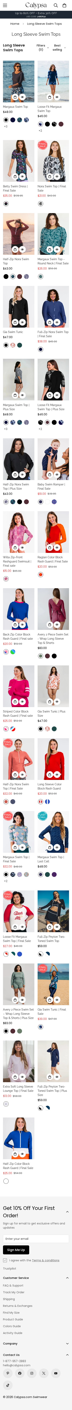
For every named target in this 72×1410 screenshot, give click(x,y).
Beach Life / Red (6, 954)
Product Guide (13, 1319)
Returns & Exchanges (17, 1306)
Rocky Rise (40, 203)
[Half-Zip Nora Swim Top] (18, 234)
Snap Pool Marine (12, 651)
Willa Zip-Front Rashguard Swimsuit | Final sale (17, 561)
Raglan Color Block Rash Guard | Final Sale (53, 559)
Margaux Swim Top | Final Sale (16, 859)
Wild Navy (26, 276)
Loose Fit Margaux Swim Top (50, 109)
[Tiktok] (8, 1385)
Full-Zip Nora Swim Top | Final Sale (53, 334)
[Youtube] (56, 1373)
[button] (64, 5)
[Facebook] (20, 1373)
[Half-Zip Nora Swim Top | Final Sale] (18, 759)
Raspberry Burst (6, 578)
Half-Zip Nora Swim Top (16, 261)
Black (6, 120)
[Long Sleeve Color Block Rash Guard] (53, 759)
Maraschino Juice (40, 574)
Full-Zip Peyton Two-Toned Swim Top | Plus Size (52, 1091)
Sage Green (40, 656)
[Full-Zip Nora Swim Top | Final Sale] (53, 307)
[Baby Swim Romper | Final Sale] (53, 459)
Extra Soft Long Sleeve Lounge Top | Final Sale (18, 1088)
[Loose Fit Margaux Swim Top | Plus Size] (53, 379)
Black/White (40, 954)
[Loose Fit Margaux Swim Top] (53, 81)
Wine (61, 124)
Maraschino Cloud (40, 801)
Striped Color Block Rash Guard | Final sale (18, 713)
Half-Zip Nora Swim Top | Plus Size (16, 486)
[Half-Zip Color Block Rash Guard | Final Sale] (18, 1138)
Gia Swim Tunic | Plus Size (51, 713)
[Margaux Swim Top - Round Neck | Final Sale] (53, 234)
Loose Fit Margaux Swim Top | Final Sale (17, 939)
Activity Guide (12, 1333)
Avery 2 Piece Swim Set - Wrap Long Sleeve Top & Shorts (53, 638)
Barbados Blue (19, 120)
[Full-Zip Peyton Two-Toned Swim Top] (53, 911)
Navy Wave (26, 120)
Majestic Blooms (6, 203)
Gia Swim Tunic (13, 332)
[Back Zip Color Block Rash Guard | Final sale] (18, 609)
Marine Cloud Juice (6, 1181)
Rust (6, 801)
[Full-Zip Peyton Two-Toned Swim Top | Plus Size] (53, 1061)
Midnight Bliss (12, 874)
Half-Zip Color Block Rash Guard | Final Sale (18, 1166)
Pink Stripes (6, 1104)
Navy (12, 120)
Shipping (9, 1299)
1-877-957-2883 (14, 1361)
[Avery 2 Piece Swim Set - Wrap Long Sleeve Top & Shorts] (53, 609)
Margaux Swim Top (15, 106)
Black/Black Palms (54, 124)
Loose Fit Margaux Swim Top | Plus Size (51, 407)
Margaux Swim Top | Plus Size (16, 407)
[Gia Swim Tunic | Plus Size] (53, 686)
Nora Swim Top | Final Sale (52, 188)
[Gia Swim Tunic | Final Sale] (53, 984)
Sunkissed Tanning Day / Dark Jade (12, 954)
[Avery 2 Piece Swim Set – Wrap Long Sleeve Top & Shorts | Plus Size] (18, 984)
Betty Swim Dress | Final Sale (15, 188)
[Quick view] (22, 97)
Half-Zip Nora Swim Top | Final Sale (16, 786)
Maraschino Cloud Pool (12, 728)
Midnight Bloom (40, 1027)
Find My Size (11, 1313)
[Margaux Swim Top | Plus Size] (18, 379)
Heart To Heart (54, 501)
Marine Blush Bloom (6, 651)
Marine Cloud (47, 801)
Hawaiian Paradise (26, 874)
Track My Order (13, 1292)
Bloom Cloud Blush (6, 728)
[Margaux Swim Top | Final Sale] (18, 832)
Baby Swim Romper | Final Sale (51, 486)
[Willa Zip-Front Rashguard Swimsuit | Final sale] (18, 532)
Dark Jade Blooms (40, 276)
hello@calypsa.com (16, 1365)
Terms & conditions (45, 1260)
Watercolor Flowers (19, 874)
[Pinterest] (8, 1373)
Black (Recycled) (6, 874)
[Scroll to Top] (65, 1389)
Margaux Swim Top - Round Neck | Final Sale (53, 261)
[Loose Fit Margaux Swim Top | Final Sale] (18, 911)
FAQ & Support (13, 1285)
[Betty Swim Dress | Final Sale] (18, 161)
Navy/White (47, 954)
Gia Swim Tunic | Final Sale (52, 1011)
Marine (19, 954)
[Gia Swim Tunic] (18, 307)
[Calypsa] (36, 5)
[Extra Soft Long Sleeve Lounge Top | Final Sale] (18, 1061)
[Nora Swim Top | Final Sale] (53, 161)
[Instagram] (32, 1373)
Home (14, 24)
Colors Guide (12, 1326)
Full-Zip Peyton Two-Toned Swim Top (51, 939)
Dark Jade (19, 345)
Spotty (12, 801)
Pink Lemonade (47, 501)
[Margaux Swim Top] (18, 81)
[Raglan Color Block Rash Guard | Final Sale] (53, 532)
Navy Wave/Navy (40, 124)
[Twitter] (44, 1373)
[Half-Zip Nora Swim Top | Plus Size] (18, 459)
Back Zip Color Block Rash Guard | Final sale (18, 636)
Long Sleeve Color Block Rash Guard (50, 786)
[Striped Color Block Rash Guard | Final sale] (18, 686)
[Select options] (15, 97)
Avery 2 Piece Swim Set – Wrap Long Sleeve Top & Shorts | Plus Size (18, 1014)
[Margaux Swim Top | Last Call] (53, 832)
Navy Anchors (40, 501)
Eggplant (54, 874)
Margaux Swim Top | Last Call (51, 859)
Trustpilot (9, 1269)
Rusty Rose (12, 345)
